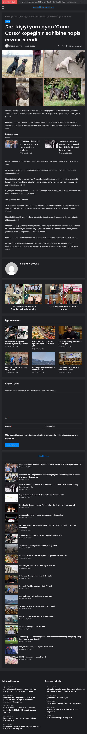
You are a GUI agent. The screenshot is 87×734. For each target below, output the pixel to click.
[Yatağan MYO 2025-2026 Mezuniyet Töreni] (70, 358)
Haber (17, 17)
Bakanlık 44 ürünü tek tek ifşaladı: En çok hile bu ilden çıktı (43, 343)
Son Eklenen (44, 456)
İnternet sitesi (50, 426)
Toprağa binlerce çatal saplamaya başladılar (38, 545)
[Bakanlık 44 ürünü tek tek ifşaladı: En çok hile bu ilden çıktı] (43, 332)
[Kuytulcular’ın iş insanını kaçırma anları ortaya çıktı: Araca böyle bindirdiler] (11, 144)
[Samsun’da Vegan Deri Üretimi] (11, 629)
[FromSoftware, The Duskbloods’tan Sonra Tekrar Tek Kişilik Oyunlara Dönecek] (11, 528)
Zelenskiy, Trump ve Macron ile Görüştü (70, 342)
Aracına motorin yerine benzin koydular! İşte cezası (16, 342)
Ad (6, 418)
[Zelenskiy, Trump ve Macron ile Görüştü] (70, 332)
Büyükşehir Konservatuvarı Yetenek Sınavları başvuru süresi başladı (47, 505)
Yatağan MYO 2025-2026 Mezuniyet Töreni (69, 368)
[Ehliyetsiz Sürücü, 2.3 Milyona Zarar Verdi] (11, 650)
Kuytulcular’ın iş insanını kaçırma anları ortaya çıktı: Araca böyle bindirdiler (50, 464)
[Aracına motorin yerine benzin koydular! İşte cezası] (16, 332)
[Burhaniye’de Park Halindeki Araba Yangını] (43, 358)
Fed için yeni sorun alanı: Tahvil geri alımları (37, 566)
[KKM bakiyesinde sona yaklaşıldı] (11, 660)
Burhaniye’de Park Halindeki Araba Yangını (43, 368)
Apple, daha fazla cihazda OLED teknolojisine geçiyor (41, 515)
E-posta (8, 426)
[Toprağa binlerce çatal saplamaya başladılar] (11, 548)
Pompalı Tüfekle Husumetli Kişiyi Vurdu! (16, 368)
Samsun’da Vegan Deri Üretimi (32, 626)
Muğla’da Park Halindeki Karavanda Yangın (37, 616)
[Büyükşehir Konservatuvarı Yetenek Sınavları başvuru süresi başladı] (11, 508)
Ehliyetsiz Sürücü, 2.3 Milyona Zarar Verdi (36, 647)
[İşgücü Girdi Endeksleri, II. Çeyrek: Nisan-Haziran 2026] (11, 498)
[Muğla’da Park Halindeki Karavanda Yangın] (11, 619)
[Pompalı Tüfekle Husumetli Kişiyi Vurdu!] (16, 358)
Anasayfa (10, 17)
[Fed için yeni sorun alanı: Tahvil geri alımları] (11, 569)
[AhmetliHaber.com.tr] (43, 7)
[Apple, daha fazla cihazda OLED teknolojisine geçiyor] (11, 518)
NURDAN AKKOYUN (15, 46)
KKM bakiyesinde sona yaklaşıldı (32, 657)
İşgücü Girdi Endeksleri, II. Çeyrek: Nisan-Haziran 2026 (41, 495)
